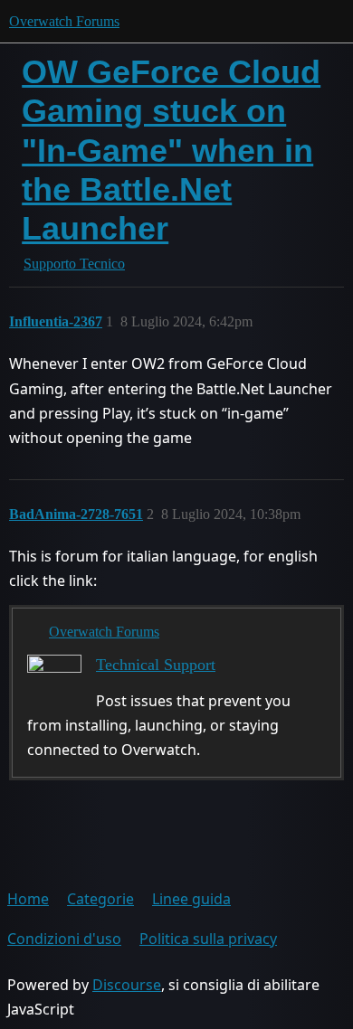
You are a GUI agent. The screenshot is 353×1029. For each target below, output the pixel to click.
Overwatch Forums (64, 21)
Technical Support (155, 665)
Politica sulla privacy (208, 939)
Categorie (100, 899)
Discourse (126, 985)
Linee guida (191, 899)
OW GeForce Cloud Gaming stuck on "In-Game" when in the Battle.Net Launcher (171, 150)
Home (28, 899)
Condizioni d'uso (64, 939)
